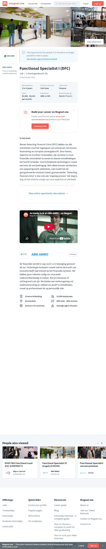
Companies (46, 3)
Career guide (60, 505)
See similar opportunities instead (42, 59)
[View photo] (35, 27)
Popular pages (35, 510)
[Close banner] (74, 110)
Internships (7, 515)
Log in (86, 3)
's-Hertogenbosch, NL (37, 73)
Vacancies (32, 3)
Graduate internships (12, 521)
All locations (34, 515)
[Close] (102, 545)
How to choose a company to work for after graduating (64, 527)
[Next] (102, 443)
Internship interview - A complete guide (65, 517)
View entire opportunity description (47, 193)
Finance (62, 88)
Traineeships (8, 510)
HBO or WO (45, 96)
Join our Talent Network (87, 512)
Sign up (97, 3)
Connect (73, 254)
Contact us (85, 524)
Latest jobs (7, 526)
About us (84, 505)
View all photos (94, 41)
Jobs (4, 505)
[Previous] (98, 443)
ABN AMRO (7, 67)
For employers (35, 521)
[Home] (13, 3)
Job (21, 73)
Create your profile (37, 505)
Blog (56, 510)
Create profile (40, 126)
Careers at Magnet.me (91, 518)
